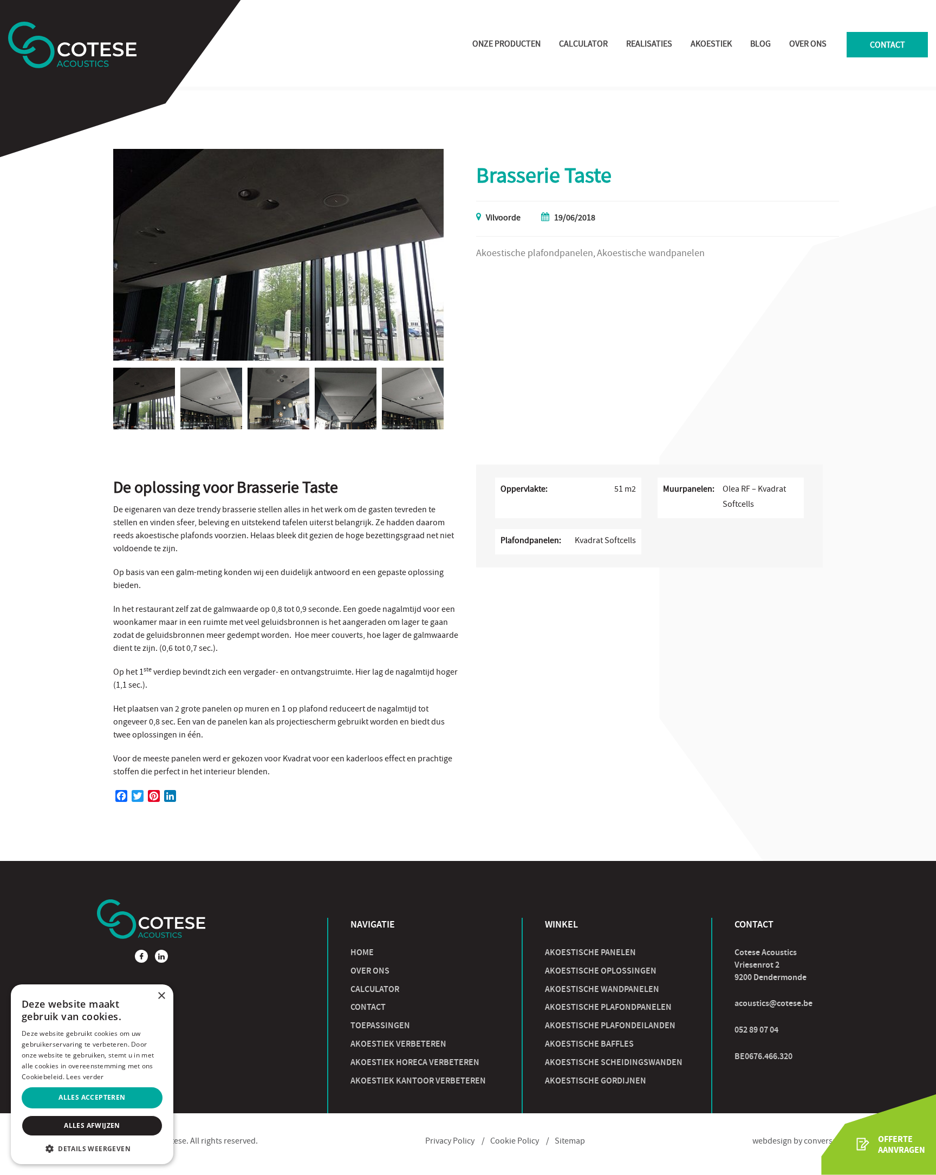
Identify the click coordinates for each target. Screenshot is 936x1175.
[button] (92, 1148)
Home (362, 952)
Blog (760, 44)
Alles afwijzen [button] (92, 1125)
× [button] (161, 996)
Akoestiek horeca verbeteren (414, 1062)
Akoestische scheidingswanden (613, 1062)
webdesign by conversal (795, 1141)
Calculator (583, 44)
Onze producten (506, 44)
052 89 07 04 (756, 1029)
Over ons (808, 44)
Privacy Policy (449, 1141)
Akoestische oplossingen (600, 970)
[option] (278, 255)
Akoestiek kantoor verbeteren (418, 1080)
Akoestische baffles (589, 1043)
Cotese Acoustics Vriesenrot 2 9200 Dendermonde (770, 964)
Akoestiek (711, 44)
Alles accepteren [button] (91, 1097)
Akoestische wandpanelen (602, 989)
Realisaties (649, 44)
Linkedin (161, 956)
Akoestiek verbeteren (398, 1043)
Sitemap (570, 1141)
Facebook (141, 956)
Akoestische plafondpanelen (608, 1007)
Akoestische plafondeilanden (610, 1025)
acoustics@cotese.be (773, 1003)
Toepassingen (380, 1025)
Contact (887, 46)
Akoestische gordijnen (595, 1080)
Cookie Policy (514, 1141)
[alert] (92, 1074)
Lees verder (84, 1076)
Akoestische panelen (590, 952)
